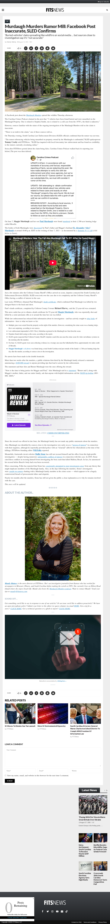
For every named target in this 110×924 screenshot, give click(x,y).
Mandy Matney (11, 42)
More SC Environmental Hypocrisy (52, 726)
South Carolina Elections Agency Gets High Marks (85, 876)
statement (72, 370)
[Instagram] (53, 911)
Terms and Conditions (90, 922)
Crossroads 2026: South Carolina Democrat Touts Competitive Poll (100, 878)
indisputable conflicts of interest (50, 456)
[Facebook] (44, 911)
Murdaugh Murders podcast (60, 588)
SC (7, 21)
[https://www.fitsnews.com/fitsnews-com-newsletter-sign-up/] (53, 647)
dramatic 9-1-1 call (85, 230)
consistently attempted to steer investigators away (65, 466)
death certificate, (50, 301)
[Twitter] (49, 911)
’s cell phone (20, 348)
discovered (38, 227)
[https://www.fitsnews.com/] (55, 902)
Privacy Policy (103, 922)
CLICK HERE (15, 608)
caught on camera (16, 471)
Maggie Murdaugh (65, 312)
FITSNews (10, 729)
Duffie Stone (40, 454)
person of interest (79, 445)
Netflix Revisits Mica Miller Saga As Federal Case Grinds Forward (100, 848)
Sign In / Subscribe (104, 1)
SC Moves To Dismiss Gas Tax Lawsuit (20, 726)
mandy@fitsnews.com (18, 591)
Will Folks (37, 450)
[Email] (63, 911)
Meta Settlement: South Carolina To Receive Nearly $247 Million (85, 850)
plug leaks (91, 318)
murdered (66, 221)
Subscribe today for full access (17, 914)
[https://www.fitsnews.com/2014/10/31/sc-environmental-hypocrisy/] (53, 713)
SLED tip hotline (86, 373)
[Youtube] (58, 911)
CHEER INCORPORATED (58, 433)
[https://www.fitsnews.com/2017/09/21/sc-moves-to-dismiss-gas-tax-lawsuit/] (20, 713)
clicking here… (61, 681)
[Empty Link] (105, 790)
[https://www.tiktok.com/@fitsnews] (67, 911)
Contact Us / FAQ (76, 922)
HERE (76, 606)
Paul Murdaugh (46, 221)
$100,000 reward (22, 363)
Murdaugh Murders (33, 115)
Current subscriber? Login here (17, 917)
